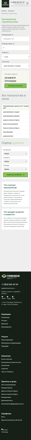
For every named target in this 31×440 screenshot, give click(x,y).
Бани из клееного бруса (9, 394)
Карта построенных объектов (11, 420)
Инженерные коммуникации (11, 343)
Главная (3, 11)
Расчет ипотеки (6, 359)
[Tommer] (5, 3)
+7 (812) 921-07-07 (17, 2)
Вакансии (4, 324)
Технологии (5, 365)
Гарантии (4, 369)
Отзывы (4, 320)
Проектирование (7, 340)
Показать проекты (14, 175)
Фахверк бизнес (6, 388)
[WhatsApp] (4, 298)
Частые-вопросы (7, 372)
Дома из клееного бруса (9, 391)
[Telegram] (9, 298)
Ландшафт (5, 346)
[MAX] (14, 298)
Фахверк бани (6, 397)
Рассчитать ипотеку (15, 86)
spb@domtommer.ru (8, 288)
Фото (3, 417)
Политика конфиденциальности (12, 404)
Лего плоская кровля (8, 385)
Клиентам (11, 11)
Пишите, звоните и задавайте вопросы (10, 292)
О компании (5, 317)
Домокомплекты (7, 400)
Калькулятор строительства (11, 362)
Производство (6, 327)
